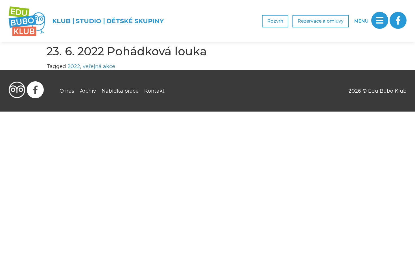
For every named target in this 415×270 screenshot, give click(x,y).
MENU (361, 21)
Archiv (88, 91)
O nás (67, 91)
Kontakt (154, 91)
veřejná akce (99, 66)
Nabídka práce (120, 91)
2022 (73, 66)
